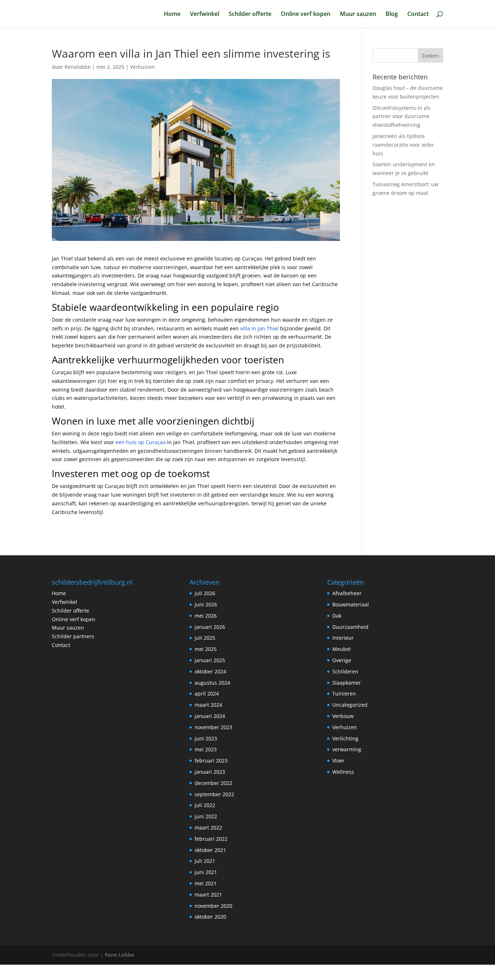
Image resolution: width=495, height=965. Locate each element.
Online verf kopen (305, 14)
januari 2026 (210, 626)
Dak (336, 615)
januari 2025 (210, 660)
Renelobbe (78, 66)
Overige (341, 660)
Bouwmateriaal (350, 604)
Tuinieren (344, 693)
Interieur (343, 637)
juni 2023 (206, 738)
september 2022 (214, 794)
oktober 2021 (210, 850)
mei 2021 (206, 883)
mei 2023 (206, 749)
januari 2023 (210, 771)
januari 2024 (210, 716)
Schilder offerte (250, 14)
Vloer (338, 760)
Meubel (341, 649)
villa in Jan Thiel (259, 328)
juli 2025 (205, 637)
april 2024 (207, 693)
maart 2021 (208, 894)
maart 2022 (208, 827)
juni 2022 (206, 816)
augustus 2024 (212, 682)
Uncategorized (349, 704)
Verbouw (343, 716)
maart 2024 (208, 704)
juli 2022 (205, 805)
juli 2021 (205, 860)
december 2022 (213, 783)
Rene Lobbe (119, 954)
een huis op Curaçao (141, 442)
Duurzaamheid (350, 626)
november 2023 (213, 727)
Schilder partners (73, 636)
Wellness (343, 771)
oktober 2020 (210, 916)
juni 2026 (206, 604)
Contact (418, 14)
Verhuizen (142, 66)
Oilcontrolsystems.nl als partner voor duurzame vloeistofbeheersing (401, 116)
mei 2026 (206, 615)
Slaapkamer (346, 682)
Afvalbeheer (347, 593)
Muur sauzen (358, 14)
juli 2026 (205, 593)
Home (172, 14)
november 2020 (213, 905)
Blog (392, 14)
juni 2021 (206, 872)
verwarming (346, 749)
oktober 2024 (210, 671)
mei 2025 (206, 649)
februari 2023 (211, 760)
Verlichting (345, 738)
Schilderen (345, 671)
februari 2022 (211, 838)
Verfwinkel (204, 14)
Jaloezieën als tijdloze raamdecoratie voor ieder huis (403, 145)
